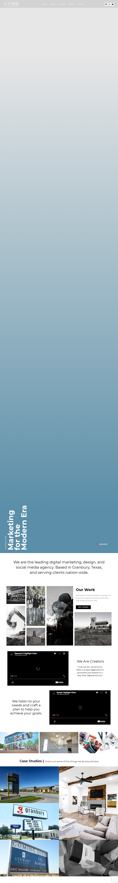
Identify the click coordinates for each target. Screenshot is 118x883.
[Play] (19, 742)
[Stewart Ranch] (29, 858)
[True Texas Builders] (88, 803)
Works (71, 4)
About (53, 4)
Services (62, 4)
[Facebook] (106, 4)
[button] (2, 743)
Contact (80, 4)
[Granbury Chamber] (29, 821)
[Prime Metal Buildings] (29, 784)
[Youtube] (112, 4)
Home (44, 4)
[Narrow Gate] (88, 858)
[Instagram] (109, 4)
